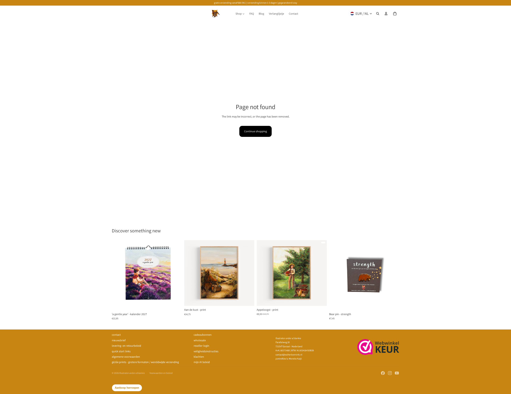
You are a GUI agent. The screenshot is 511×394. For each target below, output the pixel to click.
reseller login (201, 345)
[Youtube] (396, 373)
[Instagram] (389, 373)
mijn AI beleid (202, 362)
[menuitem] (240, 13)
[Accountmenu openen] (386, 13)
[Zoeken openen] (377, 13)
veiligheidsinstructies (206, 351)
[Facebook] (382, 373)
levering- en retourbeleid (126, 345)
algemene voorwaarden (126, 356)
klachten (199, 356)
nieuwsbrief (119, 340)
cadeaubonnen (203, 334)
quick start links (121, 351)
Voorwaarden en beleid (161, 372)
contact (116, 334)
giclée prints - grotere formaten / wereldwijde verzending (145, 362)
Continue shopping (255, 131)
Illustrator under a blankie (132, 372)
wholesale (200, 340)
